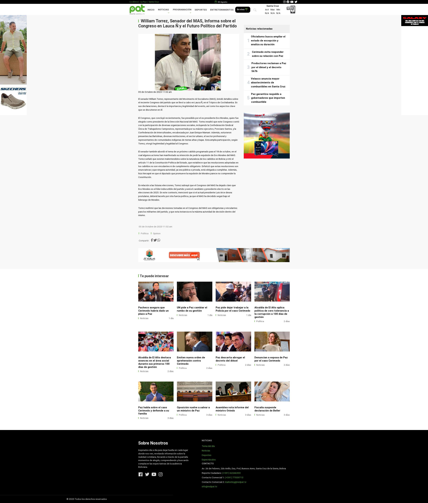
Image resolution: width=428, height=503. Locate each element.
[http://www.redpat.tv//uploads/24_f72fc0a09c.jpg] (233, 341)
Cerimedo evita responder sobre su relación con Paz (268, 53)
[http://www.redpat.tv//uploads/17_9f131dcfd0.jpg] (194, 391)
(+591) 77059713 (234, 477)
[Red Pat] (137, 9)
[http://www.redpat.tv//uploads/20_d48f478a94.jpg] (156, 391)
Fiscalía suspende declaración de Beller (267, 409)
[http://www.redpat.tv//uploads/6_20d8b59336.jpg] (156, 292)
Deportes (201, 10)
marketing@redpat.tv (235, 482)
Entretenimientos (222, 10)
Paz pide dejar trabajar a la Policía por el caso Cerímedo (233, 309)
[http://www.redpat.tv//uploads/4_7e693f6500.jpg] (233, 292)
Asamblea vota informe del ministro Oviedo (232, 409)
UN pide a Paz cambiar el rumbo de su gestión (192, 309)
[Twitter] (296, 2)
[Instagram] (284, 2)
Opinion (156, 233)
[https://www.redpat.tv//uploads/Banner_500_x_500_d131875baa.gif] (267, 136)
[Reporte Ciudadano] (291, 9)
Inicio (150, 10)
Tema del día (208, 446)
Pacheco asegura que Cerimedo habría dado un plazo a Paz (153, 310)
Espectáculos (209, 459)
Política (144, 233)
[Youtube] (291, 2)
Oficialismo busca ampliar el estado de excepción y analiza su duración (268, 40)
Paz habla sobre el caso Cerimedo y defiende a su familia (153, 410)
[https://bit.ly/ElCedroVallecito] (214, 255)
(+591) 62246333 (231, 473)
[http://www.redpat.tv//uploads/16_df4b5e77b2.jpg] (233, 391)
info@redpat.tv (209, 486)
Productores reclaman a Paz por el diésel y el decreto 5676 (268, 67)
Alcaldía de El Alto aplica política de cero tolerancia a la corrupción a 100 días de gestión (271, 312)
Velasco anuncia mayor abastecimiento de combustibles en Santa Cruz (268, 82)
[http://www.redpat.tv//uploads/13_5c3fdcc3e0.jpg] (272, 391)
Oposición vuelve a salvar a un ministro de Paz (193, 409)
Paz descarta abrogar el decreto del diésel (230, 359)
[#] (13, 65)
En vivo (241, 9)
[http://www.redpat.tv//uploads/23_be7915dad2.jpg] (272, 341)
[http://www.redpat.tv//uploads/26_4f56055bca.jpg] (156, 341)
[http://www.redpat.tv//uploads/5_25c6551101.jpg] (194, 292)
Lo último (134, 2)
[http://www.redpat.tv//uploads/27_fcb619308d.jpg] (272, 292)
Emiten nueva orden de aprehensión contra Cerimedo (191, 360)
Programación (182, 9)
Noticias (163, 9)
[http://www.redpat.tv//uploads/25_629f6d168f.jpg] (194, 341)
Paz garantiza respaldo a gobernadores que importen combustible (268, 98)
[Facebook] (288, 2)
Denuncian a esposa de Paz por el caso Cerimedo (271, 359)
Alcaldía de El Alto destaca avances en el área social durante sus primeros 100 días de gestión (154, 362)
